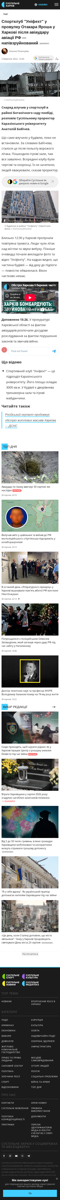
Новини (7, 1001)
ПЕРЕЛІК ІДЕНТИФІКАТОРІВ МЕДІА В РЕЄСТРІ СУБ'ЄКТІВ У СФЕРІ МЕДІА (41, 1130)
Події (5, 14)
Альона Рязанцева (19, 51)
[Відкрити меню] (57, 4)
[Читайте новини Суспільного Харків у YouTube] (16, 1155)
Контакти (8, 1102)
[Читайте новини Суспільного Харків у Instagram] (10, 1155)
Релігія (35, 1071)
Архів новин (39, 1102)
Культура (37, 1025)
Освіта (35, 1030)
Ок (30, 1193)
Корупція (37, 1019)
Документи (38, 1116)
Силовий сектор (12, 1065)
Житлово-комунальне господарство (11, 1049)
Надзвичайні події (43, 1035)
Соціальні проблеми (44, 1076)
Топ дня (36, 1087)
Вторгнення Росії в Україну (43, 1003)
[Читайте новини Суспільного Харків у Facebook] (4, 1155)
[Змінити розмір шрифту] (56, 58)
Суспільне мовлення (15, 1108)
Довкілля (8, 1041)
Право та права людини (11, 1059)
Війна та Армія (40, 1081)
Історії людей (40, 1065)
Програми (8, 1124)
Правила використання (40, 1110)
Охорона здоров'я (43, 1041)
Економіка (8, 1030)
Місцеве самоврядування (42, 1059)
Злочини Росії (11, 1076)
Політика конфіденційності (13, 1118)
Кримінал (8, 1025)
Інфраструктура (41, 1046)
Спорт (5, 1081)
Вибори (6, 1035)
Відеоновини (10, 1087)
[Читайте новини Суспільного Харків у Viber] (22, 1155)
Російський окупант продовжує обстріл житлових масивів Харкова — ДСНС (30, 420)
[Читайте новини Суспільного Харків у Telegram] (28, 1155)
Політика (8, 1071)
